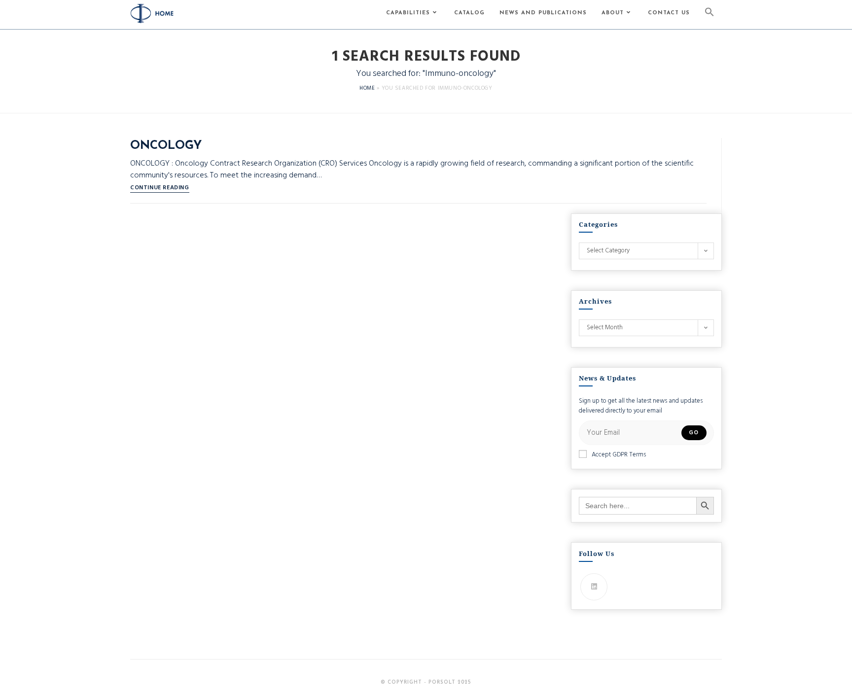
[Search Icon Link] (709, 14)
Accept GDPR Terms (619, 455)
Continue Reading (159, 189)
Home (367, 88)
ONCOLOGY (166, 146)
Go (694, 433)
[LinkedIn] (593, 586)
